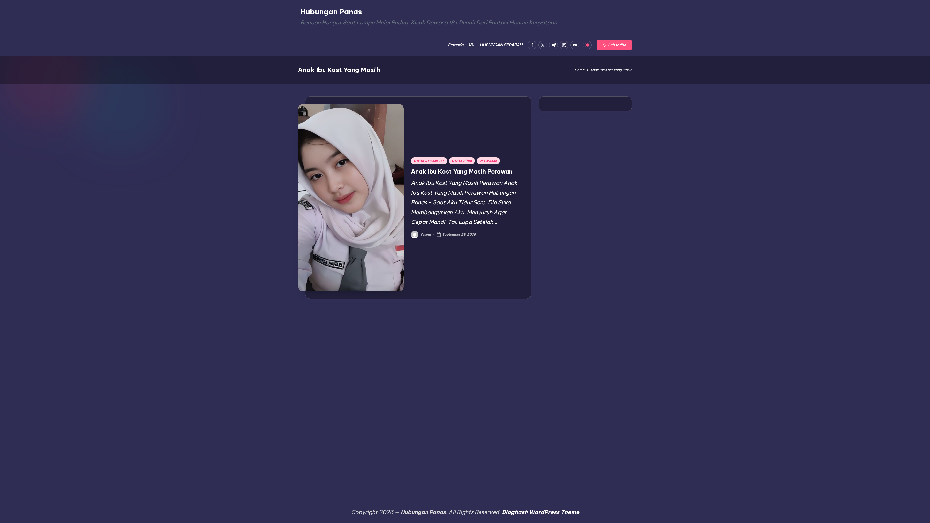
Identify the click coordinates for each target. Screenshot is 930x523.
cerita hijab (462, 160)
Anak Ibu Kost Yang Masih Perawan (461, 171)
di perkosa (488, 160)
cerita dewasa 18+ (429, 160)
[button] (614, 45)
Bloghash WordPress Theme (540, 511)
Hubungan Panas (331, 11)
